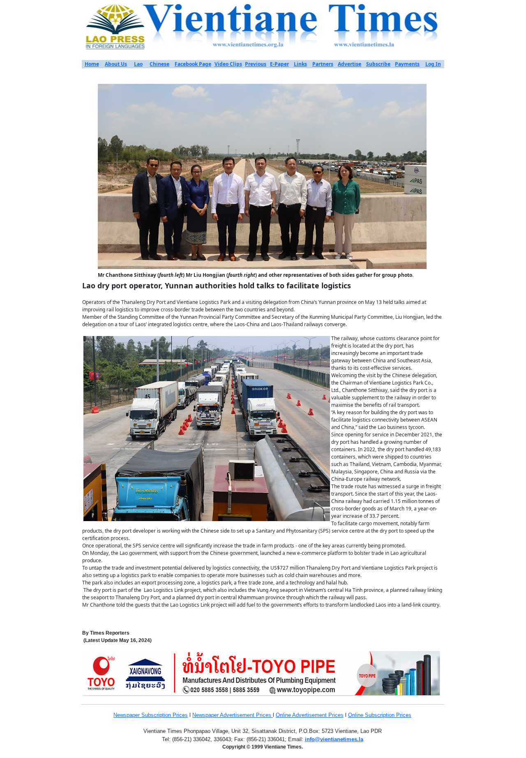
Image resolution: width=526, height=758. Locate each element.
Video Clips (228, 63)
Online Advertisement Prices (310, 715)
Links (300, 63)
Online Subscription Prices (379, 715)
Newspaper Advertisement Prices (232, 715)
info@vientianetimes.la (334, 739)
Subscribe (378, 63)
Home (92, 63)
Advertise (349, 63)
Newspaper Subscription (143, 715)
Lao (138, 63)
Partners (322, 63)
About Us (116, 63)
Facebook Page (193, 63)
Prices (180, 715)
